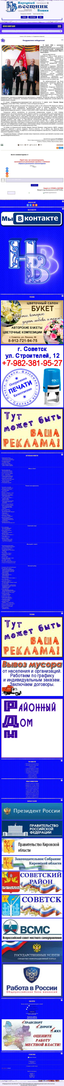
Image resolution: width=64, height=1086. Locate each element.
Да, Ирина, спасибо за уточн (32, 797)
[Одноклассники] (57, 148)
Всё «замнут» (33, 1005)
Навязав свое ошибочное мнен (32, 786)
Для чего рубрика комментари (32, 788)
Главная (24, 17)
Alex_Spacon (34, 144)
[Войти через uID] (7, 168)
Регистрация (32, 17)
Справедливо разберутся (33, 1009)
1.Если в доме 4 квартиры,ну (32, 789)
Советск (21, 144)
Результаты (28, 1013)
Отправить (34, 185)
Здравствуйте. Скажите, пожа (32, 791)
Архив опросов (35, 1013)
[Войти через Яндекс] (7, 173)
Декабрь (29, 36)
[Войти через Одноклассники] (7, 176)
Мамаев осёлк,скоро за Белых (32, 794)
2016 (25, 36)
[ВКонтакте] (60, 148)
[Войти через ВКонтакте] (7, 171)
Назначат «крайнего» (33, 1007)
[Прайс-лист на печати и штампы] (32, 407)
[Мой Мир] (62, 148)
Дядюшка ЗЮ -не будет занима (32, 785)
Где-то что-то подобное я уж (32, 795)
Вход (41, 17)
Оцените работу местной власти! (32, 1017)
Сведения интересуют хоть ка (32, 792)
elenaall (9, 1068)
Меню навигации (9, 26)
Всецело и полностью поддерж (32, 783)
